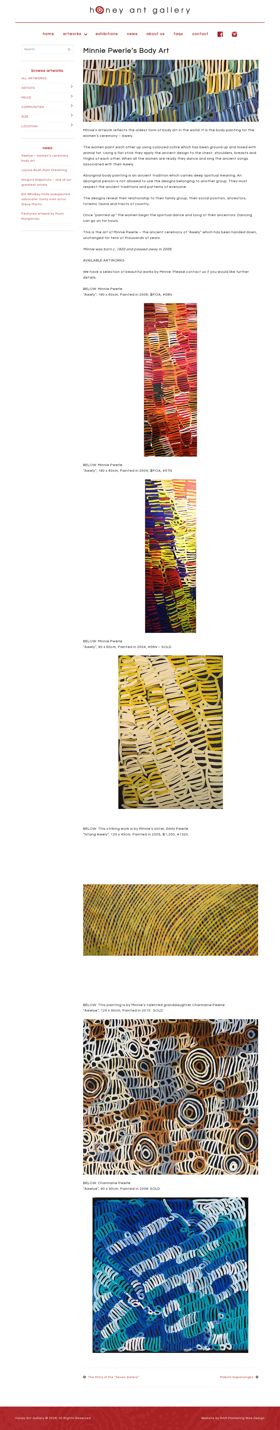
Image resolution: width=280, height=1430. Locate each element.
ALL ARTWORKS (34, 78)
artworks (72, 34)
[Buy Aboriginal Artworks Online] (140, 10)
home (48, 34)
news (132, 34)
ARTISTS (28, 88)
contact (200, 34)
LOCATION (29, 126)
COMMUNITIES (32, 107)
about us (156, 34)
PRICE (26, 97)
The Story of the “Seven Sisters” (113, 1377)
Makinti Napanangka (237, 1377)
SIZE (24, 116)
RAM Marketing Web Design (242, 1418)
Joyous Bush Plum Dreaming (44, 170)
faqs (178, 34)
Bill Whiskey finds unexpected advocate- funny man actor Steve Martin (45, 199)
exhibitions (107, 34)
